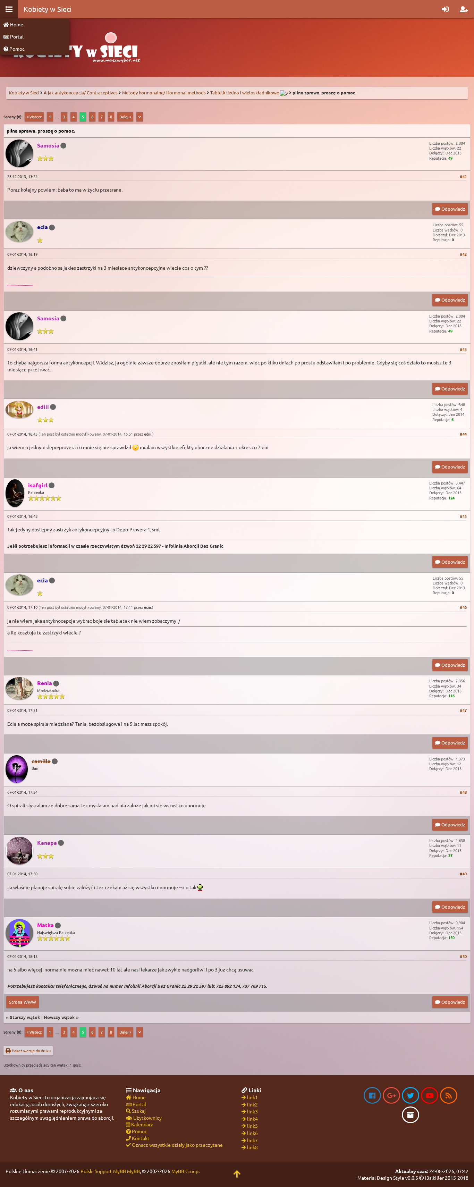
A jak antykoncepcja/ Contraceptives (81, 92)
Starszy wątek (25, 1017)
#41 (463, 176)
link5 (252, 1125)
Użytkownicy (147, 1117)
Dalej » (125, 116)
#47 (463, 710)
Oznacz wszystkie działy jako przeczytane (177, 1145)
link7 (252, 1140)
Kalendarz (141, 1124)
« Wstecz (34, 116)
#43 (463, 349)
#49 (463, 873)
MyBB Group (184, 1171)
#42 (463, 254)
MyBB (133, 1171)
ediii (147, 434)
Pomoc (16, 48)
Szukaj (138, 1111)
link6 (252, 1133)
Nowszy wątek (59, 1017)
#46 (463, 607)
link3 (252, 1111)
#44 (463, 434)
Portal (16, 36)
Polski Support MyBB (103, 1171)
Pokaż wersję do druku (31, 1050)
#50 (463, 956)
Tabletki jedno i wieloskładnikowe (244, 92)
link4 (252, 1119)
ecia (147, 607)
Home (16, 24)
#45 (463, 516)
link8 (252, 1147)
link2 (252, 1104)
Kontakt (140, 1138)
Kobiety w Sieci (24, 92)
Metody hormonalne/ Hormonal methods (164, 92)
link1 (252, 1097)
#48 (463, 792)
